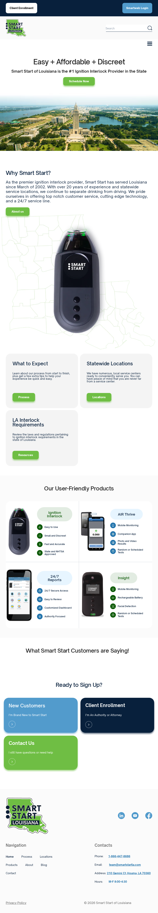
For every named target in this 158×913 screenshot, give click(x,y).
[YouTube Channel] (135, 816)
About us (18, 211)
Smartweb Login (137, 8)
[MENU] (151, 42)
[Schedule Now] (41, 715)
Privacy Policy (16, 903)
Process (23, 397)
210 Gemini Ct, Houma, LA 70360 (129, 873)
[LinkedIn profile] (121, 816)
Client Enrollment (21, 8)
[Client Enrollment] (117, 715)
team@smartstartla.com (125, 864)
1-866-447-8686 (119, 856)
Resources (25, 455)
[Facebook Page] (148, 816)
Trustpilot (14, 660)
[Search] (150, 28)
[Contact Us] (41, 753)
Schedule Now (79, 81)
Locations (99, 397)
